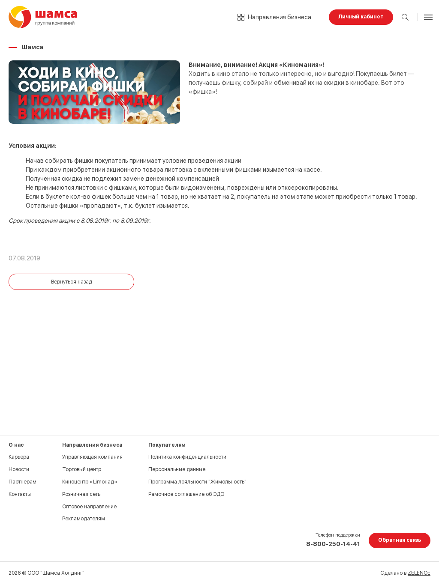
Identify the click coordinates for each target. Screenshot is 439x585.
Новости (19, 469)
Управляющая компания (92, 457)
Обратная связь (399, 540)
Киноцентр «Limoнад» (89, 482)
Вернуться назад (71, 282)
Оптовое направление (89, 507)
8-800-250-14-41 (333, 543)
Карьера (19, 457)
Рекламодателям (83, 519)
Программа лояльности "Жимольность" (197, 482)
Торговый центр (81, 469)
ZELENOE (419, 573)
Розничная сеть (81, 494)
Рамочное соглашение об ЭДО (186, 494)
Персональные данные (176, 469)
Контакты (20, 494)
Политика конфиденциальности (187, 457)
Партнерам (22, 482)
